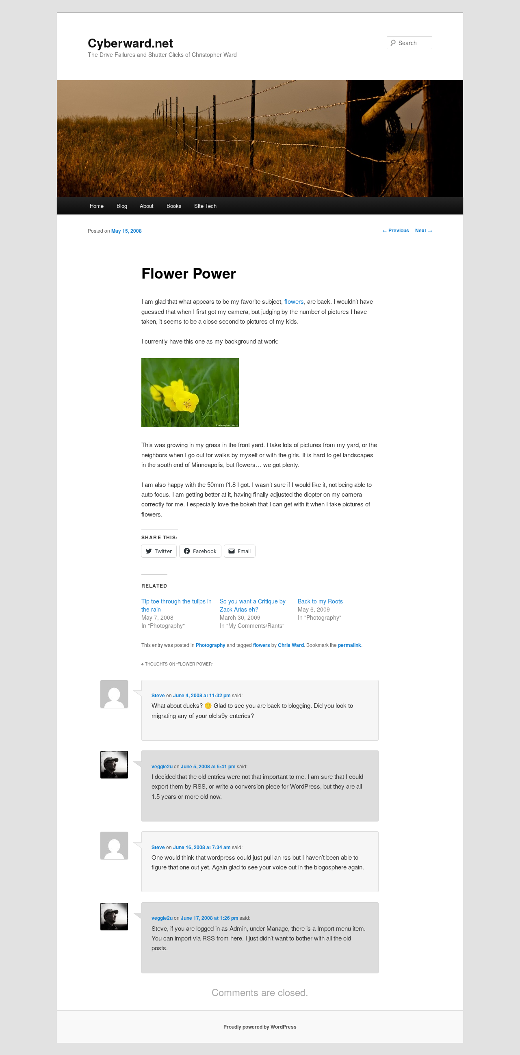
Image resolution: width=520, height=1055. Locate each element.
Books (174, 206)
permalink (349, 645)
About (147, 206)
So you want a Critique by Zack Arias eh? (253, 605)
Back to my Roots (320, 601)
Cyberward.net (130, 42)
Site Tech (205, 206)
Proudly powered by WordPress (260, 1026)
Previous (395, 230)
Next (423, 230)
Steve (158, 695)
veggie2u (162, 766)
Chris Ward (291, 645)
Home (97, 206)
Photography (210, 645)
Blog (122, 206)
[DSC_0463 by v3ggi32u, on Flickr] (190, 424)
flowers (294, 301)
